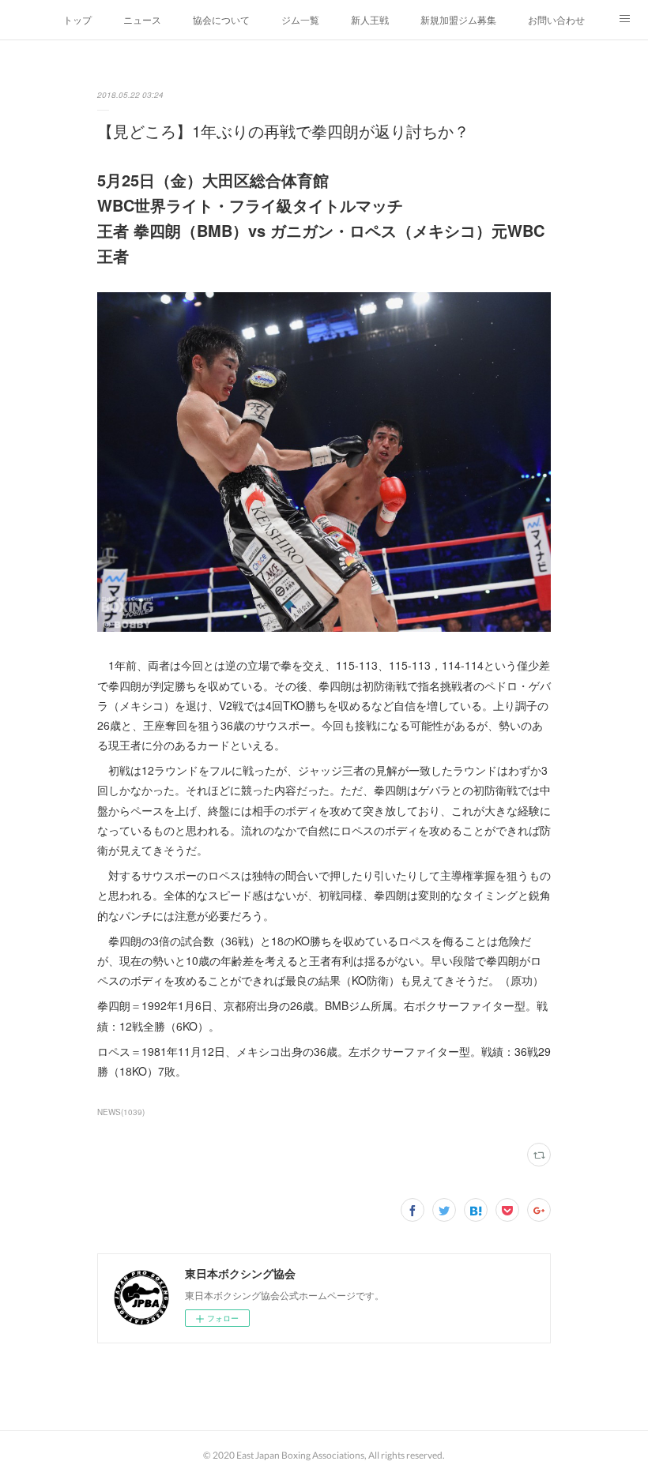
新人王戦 (370, 19)
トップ (77, 19)
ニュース (142, 19)
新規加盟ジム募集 (458, 19)
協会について (221, 19)
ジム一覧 (300, 19)
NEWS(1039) (121, 1112)
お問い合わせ (556, 19)
